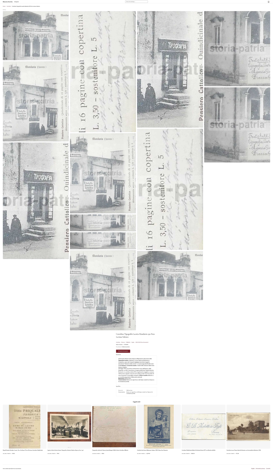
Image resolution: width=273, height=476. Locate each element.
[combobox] (136, 2)
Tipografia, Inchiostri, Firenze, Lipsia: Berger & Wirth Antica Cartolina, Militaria (110, 450)
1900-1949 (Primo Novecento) (142, 342)
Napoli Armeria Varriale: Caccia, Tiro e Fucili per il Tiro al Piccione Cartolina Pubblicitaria (23, 450)
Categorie (16, 1)
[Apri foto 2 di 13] (36, 101)
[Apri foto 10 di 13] (170, 189)
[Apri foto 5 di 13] (103, 173)
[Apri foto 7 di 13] (103, 240)
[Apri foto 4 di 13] (103, 71)
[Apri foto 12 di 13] (237, 48)
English (253, 468)
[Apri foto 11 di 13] (170, 275)
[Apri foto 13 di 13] (237, 124)
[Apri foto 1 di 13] (36, 35)
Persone (123, 342)
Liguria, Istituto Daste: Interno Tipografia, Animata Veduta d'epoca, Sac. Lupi (65, 450)
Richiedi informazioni (123, 351)
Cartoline (9, 6)
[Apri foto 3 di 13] (36, 201)
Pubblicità (128, 342)
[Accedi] (268, 1)
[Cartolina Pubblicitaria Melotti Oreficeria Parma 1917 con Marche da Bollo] (203, 426)
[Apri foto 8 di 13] (103, 290)
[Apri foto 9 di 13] (170, 69)
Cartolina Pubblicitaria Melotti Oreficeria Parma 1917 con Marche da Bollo (198, 450)
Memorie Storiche (8, 1)
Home (4, 6)
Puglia (133, 342)
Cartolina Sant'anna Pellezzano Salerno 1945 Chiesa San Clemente (152, 450)
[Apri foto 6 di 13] (103, 222)
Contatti (268, 468)
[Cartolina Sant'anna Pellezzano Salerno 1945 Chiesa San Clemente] (159, 426)
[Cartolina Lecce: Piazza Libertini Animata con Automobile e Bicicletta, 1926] (248, 426)
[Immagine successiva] (89, 427)
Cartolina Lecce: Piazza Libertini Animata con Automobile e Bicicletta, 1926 (244, 450)
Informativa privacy (260, 468)
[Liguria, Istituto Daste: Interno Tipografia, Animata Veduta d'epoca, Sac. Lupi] (69, 426)
